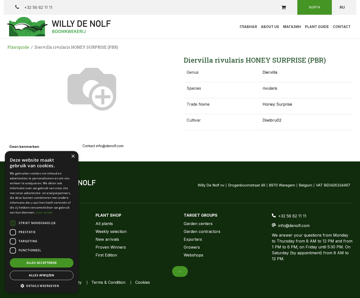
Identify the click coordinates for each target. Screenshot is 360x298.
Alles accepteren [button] (41, 263)
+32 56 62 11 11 (37, 7)
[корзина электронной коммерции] (283, 7)
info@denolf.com (294, 225)
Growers (192, 247)
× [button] (73, 156)
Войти (314, 7)
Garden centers (198, 223)
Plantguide (18, 47)
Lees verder (44, 212)
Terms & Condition (108, 282)
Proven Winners (111, 247)
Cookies (142, 282)
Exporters (193, 239)
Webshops (193, 255)
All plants (104, 223)
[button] (180, 271)
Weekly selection (111, 231)
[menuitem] (248, 26)
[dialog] (41, 222)
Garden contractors (202, 231)
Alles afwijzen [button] (41, 275)
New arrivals (107, 239)
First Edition (106, 255)
